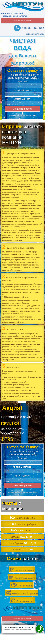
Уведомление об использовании (17, 630)
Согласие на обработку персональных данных (22, 115)
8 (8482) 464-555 (32, 27)
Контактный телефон (22, 90)
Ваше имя (22, 81)
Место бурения (22, 99)
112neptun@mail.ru (35, 34)
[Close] (32, 627)
